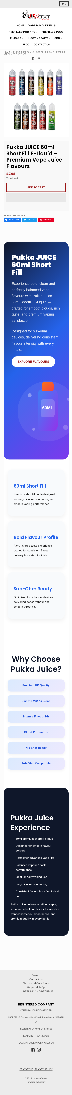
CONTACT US (26, 1069)
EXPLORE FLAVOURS (33, 361)
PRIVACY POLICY (43, 1069)
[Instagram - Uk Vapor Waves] (39, 58)
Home (7, 52)
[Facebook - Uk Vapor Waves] (33, 58)
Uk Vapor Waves (40, 1078)
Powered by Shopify (36, 1081)
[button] (36, 198)
